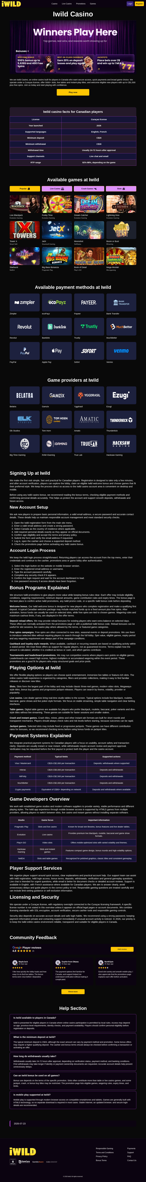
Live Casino (55, 189)
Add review (122, 949)
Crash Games (87, 189)
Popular (23, 189)
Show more (73, 992)
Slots (119, 189)
